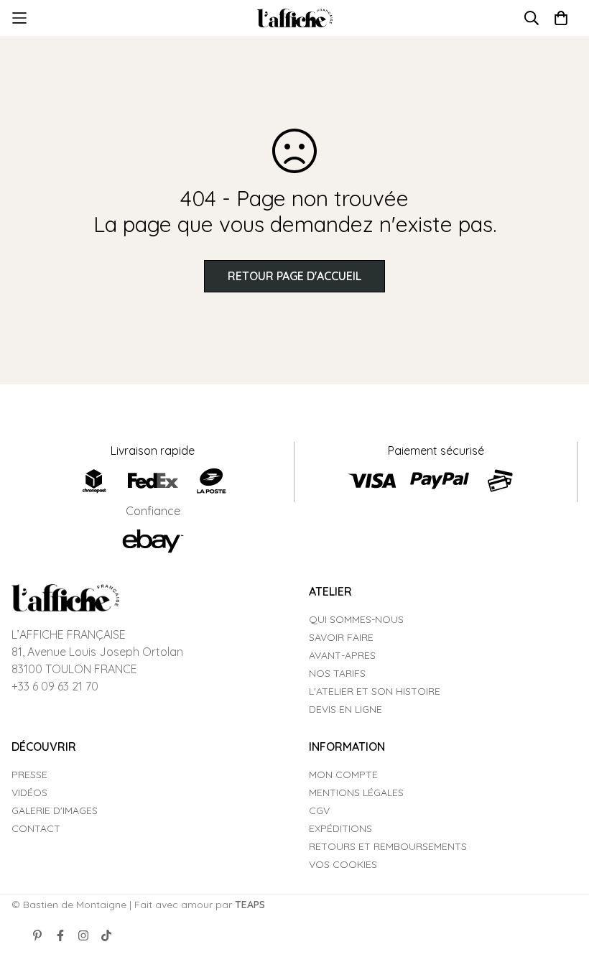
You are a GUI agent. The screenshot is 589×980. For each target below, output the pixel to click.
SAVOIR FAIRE (341, 637)
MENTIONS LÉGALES (356, 792)
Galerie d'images (54, 810)
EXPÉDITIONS (340, 828)
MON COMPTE (343, 774)
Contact (35, 828)
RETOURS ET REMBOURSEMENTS (388, 846)
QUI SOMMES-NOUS (356, 619)
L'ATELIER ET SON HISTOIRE (374, 691)
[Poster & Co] (295, 18)
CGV (319, 810)
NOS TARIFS (337, 673)
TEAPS (250, 904)
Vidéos (29, 792)
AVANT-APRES (342, 655)
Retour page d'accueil (294, 276)
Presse (29, 774)
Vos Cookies (343, 864)
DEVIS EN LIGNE (345, 709)
